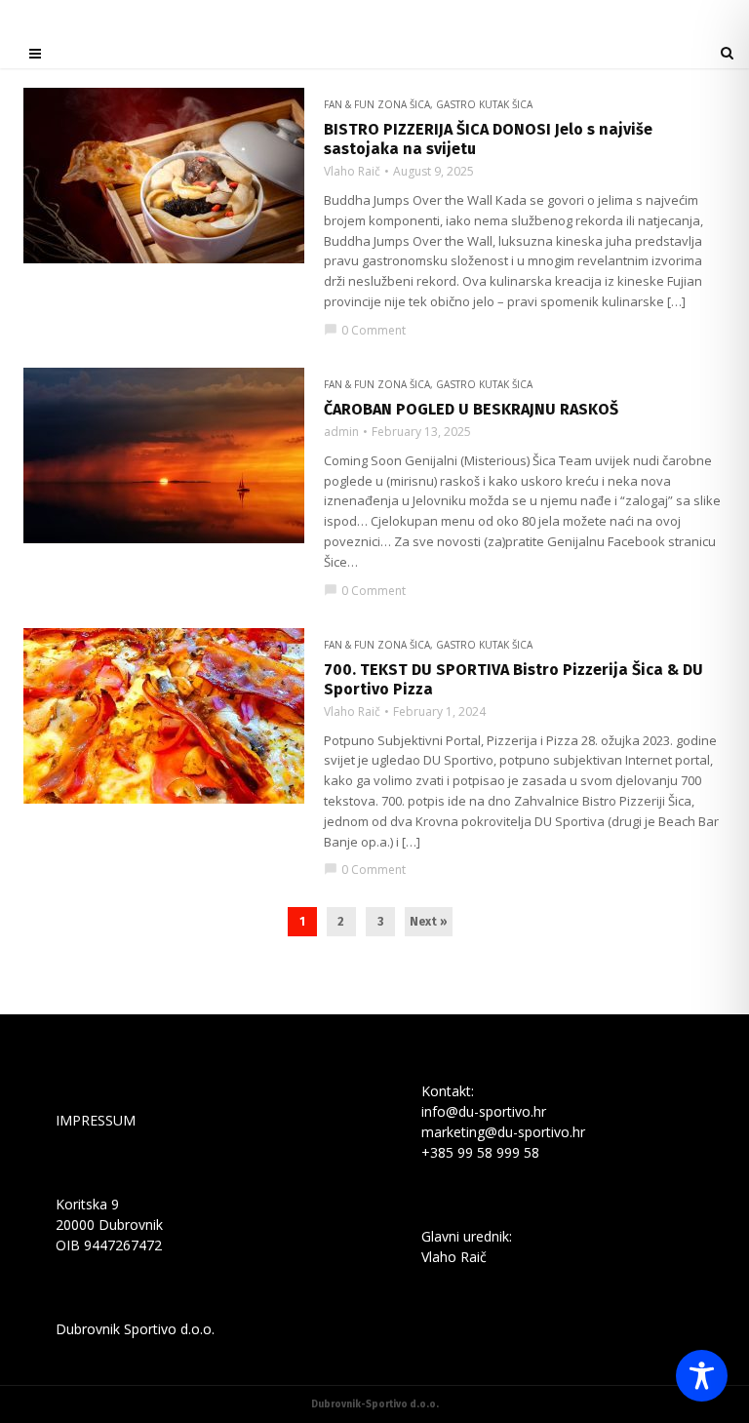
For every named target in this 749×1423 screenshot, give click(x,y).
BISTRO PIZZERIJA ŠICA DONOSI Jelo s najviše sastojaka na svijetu (488, 139)
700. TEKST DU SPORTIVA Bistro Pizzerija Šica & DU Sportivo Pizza (513, 679)
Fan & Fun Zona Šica (377, 104)
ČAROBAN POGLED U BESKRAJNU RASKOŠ (471, 409)
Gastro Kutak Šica (484, 104)
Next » (429, 922)
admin (341, 432)
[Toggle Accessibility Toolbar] (701, 1375)
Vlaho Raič (352, 171)
